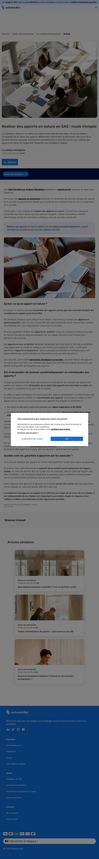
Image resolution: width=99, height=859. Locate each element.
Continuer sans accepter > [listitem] (28, 433)
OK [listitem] (67, 439)
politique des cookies (60, 429)
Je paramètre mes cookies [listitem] (32, 439)
